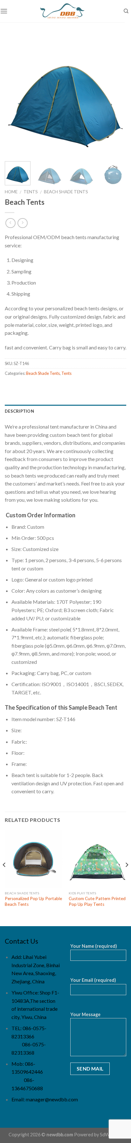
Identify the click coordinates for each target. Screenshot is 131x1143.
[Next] (115, 96)
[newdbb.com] (62, 11)
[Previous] (15, 96)
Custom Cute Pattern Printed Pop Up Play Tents (97, 901)
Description (19, 411)
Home (11, 191)
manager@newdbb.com (52, 1099)
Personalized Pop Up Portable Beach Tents (33, 901)
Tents (31, 191)
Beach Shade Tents (66, 191)
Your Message (85, 1014)
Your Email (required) (93, 980)
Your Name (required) (93, 946)
